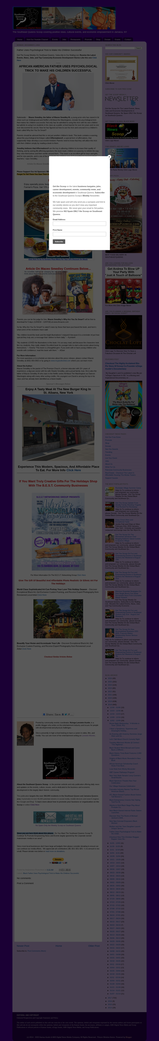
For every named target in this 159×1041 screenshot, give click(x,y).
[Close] (109, 157)
